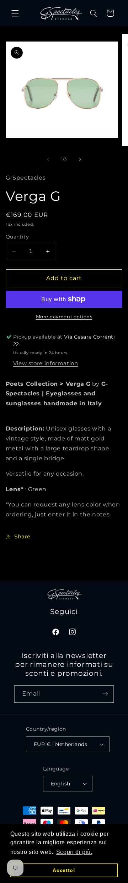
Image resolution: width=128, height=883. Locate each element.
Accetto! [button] (64, 870)
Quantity (17, 237)
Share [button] (22, 536)
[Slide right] (80, 159)
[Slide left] (48, 159)
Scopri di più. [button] (74, 852)
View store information (45, 363)
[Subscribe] (105, 694)
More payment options (64, 316)
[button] (15, 13)
